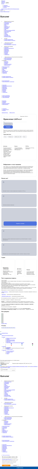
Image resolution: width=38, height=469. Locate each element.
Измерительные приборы (10, 340)
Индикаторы (4, 68)
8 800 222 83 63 (10, 8)
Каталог (2, 3)
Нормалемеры (4, 88)
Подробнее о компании (20, 223)
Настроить (15, 465)
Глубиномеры (6, 23)
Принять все (6, 465)
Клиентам (4, 350)
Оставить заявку (4, 323)
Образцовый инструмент (10, 339)
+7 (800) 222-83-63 (19, 467)
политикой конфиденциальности (7, 459)
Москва (1, 9)
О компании (5, 5)
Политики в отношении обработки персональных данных (18, 366)
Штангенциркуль (7, 65)
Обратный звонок (16, 8)
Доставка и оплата (6, 6)
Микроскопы (4, 87)
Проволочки (6, 32)
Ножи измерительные (8, 58)
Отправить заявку (3, 364)
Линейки (5, 25)
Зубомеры (6, 53)
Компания (4, 346)
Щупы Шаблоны (7, 35)
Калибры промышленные (8, 39)
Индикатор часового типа (6, 296)
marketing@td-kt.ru (4, 8)
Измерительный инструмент (11, 338)
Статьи (7, 353)
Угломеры (6, 393)
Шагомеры (6, 51)
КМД (3, 69)
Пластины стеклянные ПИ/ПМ (9, 30)
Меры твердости (7, 26)
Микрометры (6, 27)
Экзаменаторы (6, 54)
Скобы (5, 392)
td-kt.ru (10, 166)
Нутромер (6, 63)
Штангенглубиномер (7, 64)
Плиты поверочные (7, 31)
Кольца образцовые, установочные (10, 44)
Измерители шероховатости (9, 48)
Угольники (6, 34)
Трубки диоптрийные (8, 57)
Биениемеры (6, 49)
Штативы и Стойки (7, 36)
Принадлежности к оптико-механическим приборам (15, 342)
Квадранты (6, 52)
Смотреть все (4, 432)
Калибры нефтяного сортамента (9, 40)
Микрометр (6, 62)
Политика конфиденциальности (7, 351)
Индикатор (6, 61)
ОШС (5, 29)
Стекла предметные (7, 59)
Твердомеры (6, 47)
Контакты (5, 7)
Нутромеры (6, 28)
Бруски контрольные (7, 43)
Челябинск (3, 1)
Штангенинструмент (7, 22)
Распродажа (8, 341)
